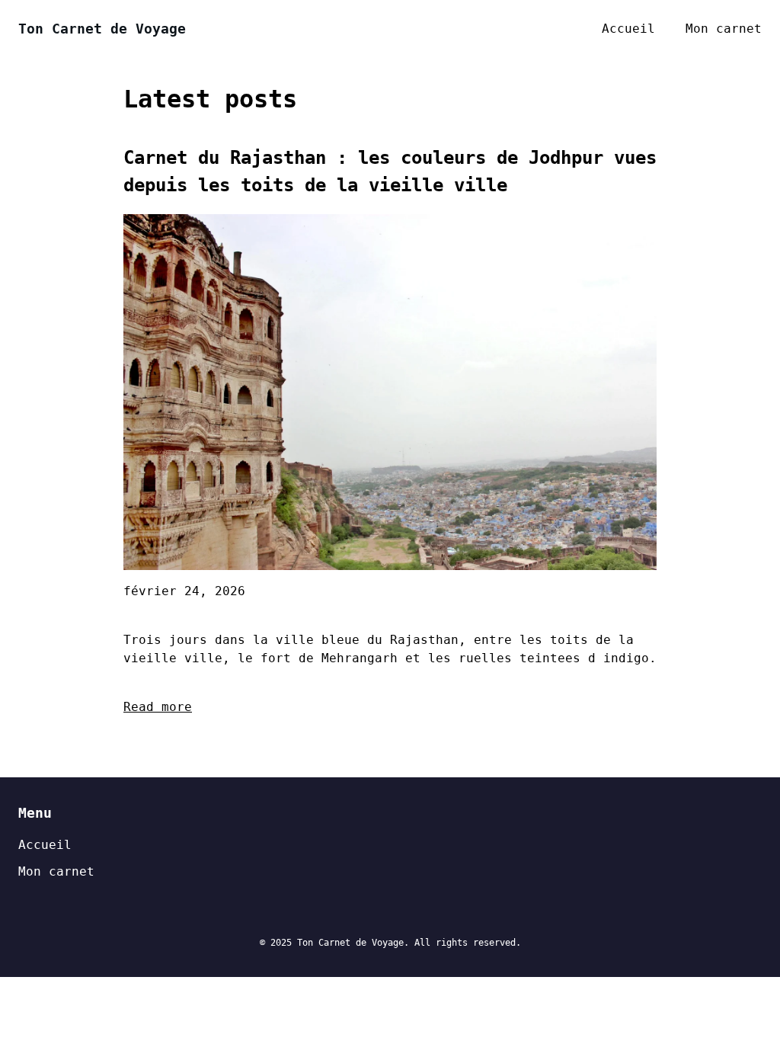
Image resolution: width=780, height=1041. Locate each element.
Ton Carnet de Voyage (102, 29)
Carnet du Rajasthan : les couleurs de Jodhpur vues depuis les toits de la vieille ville (390, 171)
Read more (157, 707)
